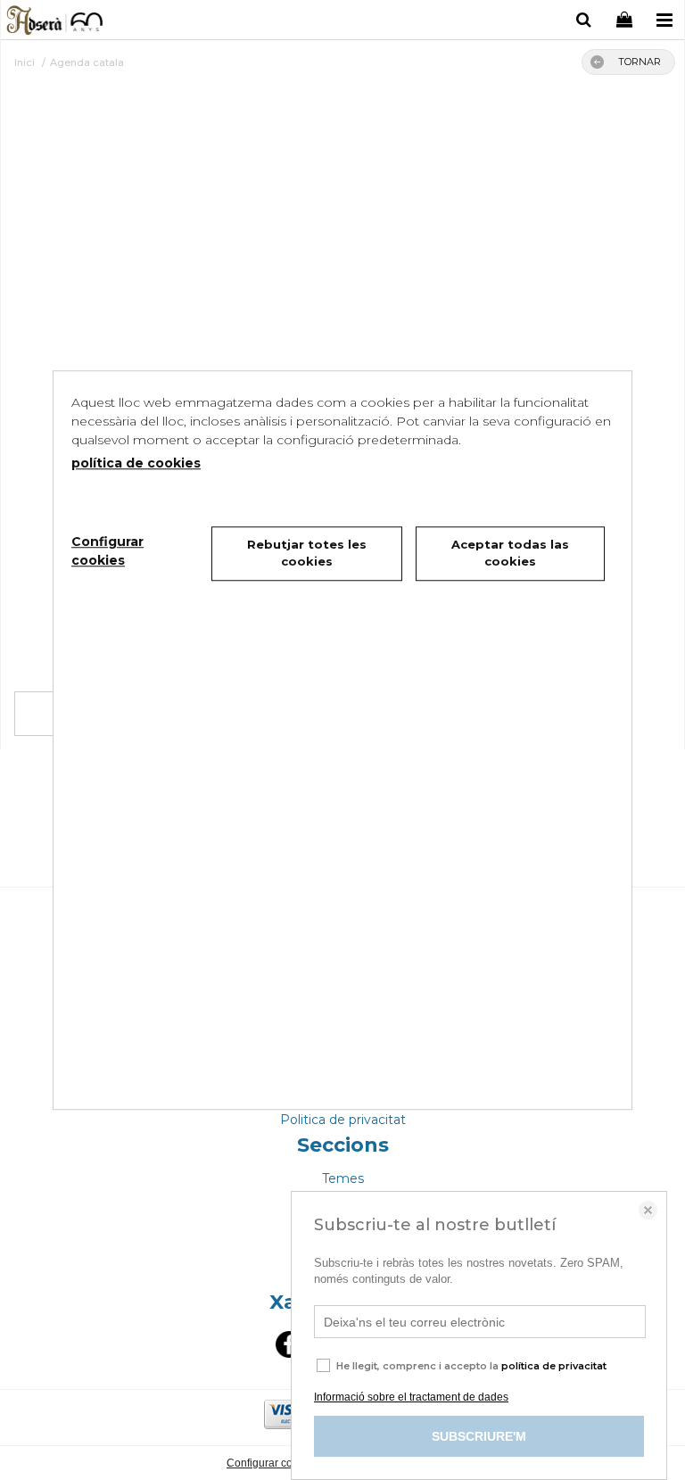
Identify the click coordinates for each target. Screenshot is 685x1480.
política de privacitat (554, 1366)
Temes (343, 1178)
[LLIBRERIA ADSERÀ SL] (56, 22)
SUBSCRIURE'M (479, 1436)
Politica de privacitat (343, 1120)
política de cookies (136, 463)
